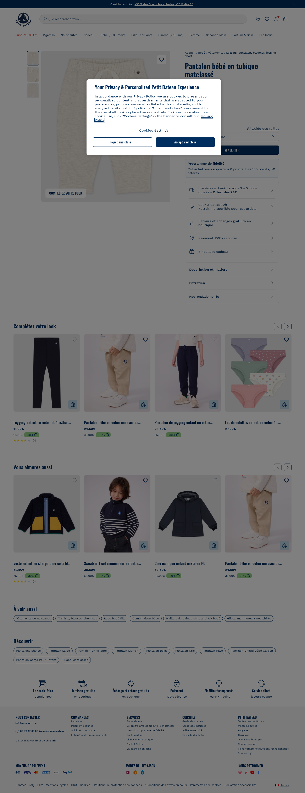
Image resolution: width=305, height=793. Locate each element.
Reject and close (120, 142)
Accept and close (185, 142)
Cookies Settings (154, 130)
